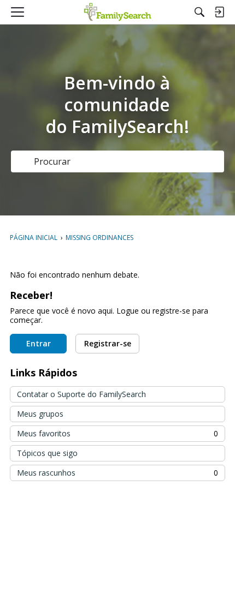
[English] (117, 12)
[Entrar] (219, 12)
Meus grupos (40, 414)
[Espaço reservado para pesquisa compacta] (199, 12)
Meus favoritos (117, 433)
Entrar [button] (38, 343)
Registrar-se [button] (107, 343)
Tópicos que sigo (47, 453)
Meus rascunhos (117, 472)
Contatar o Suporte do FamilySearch (81, 394)
